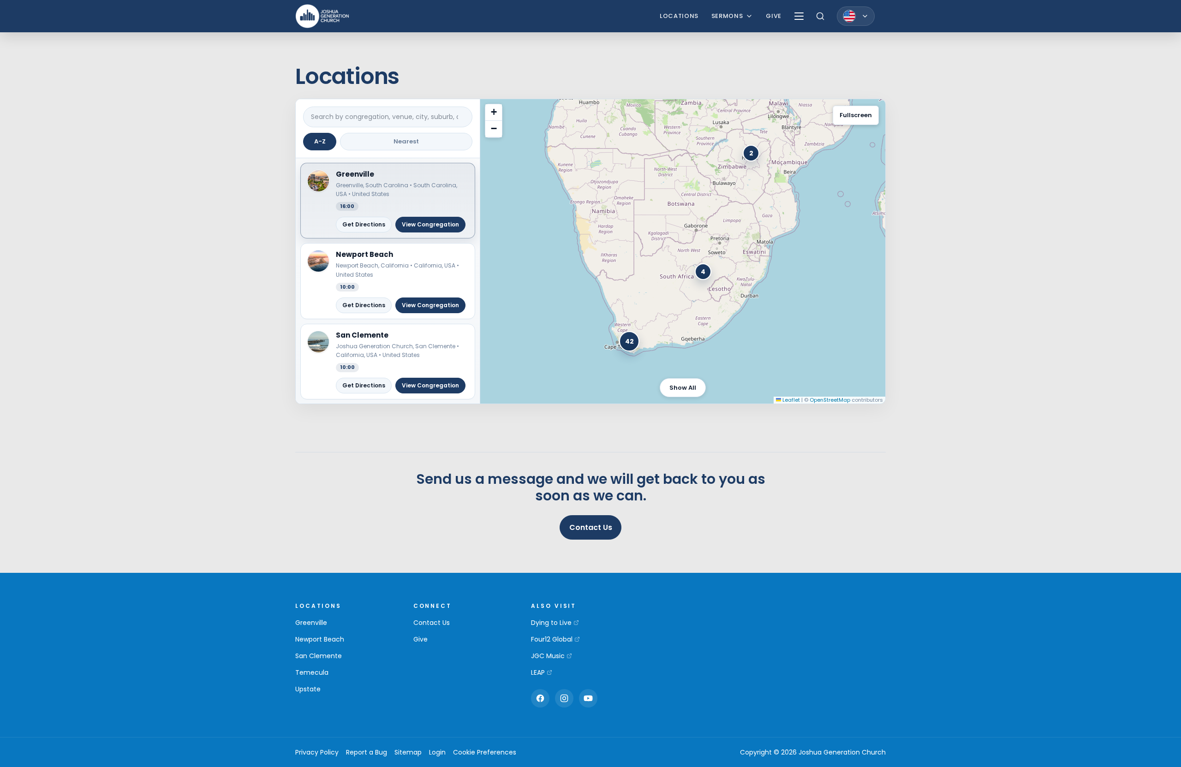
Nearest (406, 141)
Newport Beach (319, 639)
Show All (682, 387)
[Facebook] (540, 698)
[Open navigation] (799, 16)
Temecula (311, 672)
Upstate (308, 689)
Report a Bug (366, 752)
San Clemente (318, 655)
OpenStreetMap (830, 400)
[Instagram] (564, 698)
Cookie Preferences (484, 752)
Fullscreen (856, 115)
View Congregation (430, 224)
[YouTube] (588, 698)
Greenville (311, 622)
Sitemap (408, 752)
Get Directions (363, 224)
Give (773, 16)
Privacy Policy (317, 752)
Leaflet (790, 400)
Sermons (727, 16)
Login (437, 752)
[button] (387, 201)
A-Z (320, 141)
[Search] (820, 16)
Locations (679, 16)
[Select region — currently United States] (856, 16)
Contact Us (590, 527)
